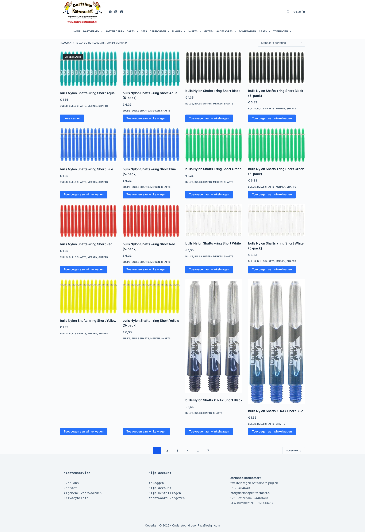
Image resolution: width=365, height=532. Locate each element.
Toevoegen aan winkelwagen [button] (146, 118)
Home (77, 31)
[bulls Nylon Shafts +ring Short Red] (88, 220)
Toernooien (280, 31)
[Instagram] (121, 11)
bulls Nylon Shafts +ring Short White (213, 243)
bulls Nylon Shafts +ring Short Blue (86, 169)
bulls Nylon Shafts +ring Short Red (86, 244)
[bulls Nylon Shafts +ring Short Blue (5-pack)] (151, 145)
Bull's (64, 105)
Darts (131, 31)
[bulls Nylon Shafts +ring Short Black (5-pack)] (276, 67)
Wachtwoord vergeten (167, 498)
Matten (208, 31)
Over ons (71, 483)
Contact (70, 488)
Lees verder (72, 118)
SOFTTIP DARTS (115, 31)
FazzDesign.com (209, 525)
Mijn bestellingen (165, 493)
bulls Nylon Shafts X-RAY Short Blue (275, 411)
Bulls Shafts (77, 105)
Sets (144, 31)
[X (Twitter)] (115, 11)
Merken (92, 105)
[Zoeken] (288, 11)
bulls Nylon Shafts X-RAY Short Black (213, 400)
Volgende (292, 450)
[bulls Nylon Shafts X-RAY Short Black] (213, 336)
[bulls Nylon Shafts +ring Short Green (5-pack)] (276, 145)
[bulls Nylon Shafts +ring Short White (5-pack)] (276, 220)
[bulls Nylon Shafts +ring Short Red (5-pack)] (151, 220)
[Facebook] (110, 11)
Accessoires (224, 31)
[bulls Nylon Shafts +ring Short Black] (213, 67)
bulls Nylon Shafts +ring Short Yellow (88, 321)
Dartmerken (91, 31)
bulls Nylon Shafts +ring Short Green (213, 169)
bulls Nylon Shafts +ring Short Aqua (87, 93)
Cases (263, 31)
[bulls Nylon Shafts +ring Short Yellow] (88, 296)
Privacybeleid (76, 498)
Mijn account (160, 488)
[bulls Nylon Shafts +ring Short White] (213, 220)
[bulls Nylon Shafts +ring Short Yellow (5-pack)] (151, 296)
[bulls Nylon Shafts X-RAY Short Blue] (276, 341)
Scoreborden (247, 31)
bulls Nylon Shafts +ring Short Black (212, 91)
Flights (177, 31)
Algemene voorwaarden (83, 493)
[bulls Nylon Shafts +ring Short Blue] (88, 145)
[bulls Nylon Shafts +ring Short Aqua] (88, 68)
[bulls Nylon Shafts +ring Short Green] (213, 145)
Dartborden (158, 31)
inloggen (156, 483)
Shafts (193, 31)
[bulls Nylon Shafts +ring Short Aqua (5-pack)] (151, 68)
